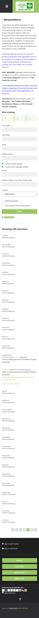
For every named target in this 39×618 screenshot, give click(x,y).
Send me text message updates (16, 167)
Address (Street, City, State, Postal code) (17, 180)
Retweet (10, 384)
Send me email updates (13, 164)
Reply (4, 384)
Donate (19, 560)
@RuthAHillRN (6, 369)
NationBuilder (23, 608)
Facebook (17, 357)
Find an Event (19, 573)
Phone (4, 170)
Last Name (6, 135)
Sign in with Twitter (11, 544)
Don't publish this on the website (17, 205)
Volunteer (19, 566)
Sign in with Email (10, 548)
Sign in (4, 608)
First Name (6, 125)
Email (4, 145)
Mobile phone (7, 154)
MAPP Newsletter (11, 201)
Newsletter (19, 579)
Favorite (17, 384)
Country (5, 190)
